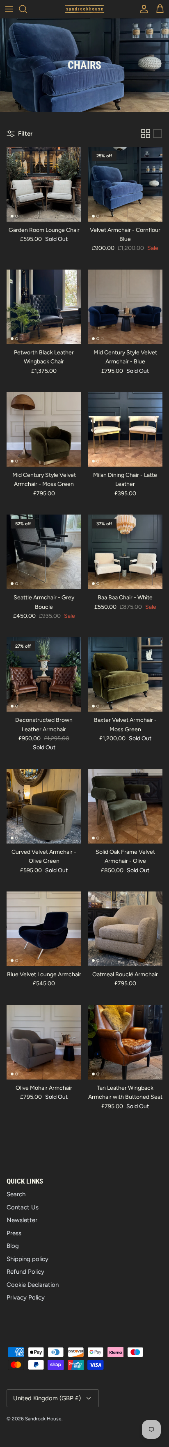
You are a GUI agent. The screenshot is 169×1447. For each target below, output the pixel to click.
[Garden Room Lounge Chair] (44, 184)
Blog (13, 1246)
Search (16, 1194)
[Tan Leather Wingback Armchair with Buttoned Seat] (125, 1042)
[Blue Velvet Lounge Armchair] (44, 928)
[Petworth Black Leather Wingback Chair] (44, 307)
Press (14, 1233)
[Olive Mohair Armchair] (44, 1042)
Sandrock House (43, 1419)
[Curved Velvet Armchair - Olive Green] (44, 806)
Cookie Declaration (33, 1284)
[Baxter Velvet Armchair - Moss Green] (125, 674)
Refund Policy (25, 1271)
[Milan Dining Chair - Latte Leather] (125, 429)
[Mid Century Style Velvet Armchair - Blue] (125, 307)
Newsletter (22, 1220)
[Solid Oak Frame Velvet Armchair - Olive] (125, 806)
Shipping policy (27, 1259)
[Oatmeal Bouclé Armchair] (125, 928)
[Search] (27, 9)
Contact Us (23, 1207)
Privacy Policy (26, 1297)
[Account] (142, 9)
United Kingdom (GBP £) (47, 1398)
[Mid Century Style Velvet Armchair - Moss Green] (44, 429)
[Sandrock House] (84, 9)
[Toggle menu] (9, 9)
